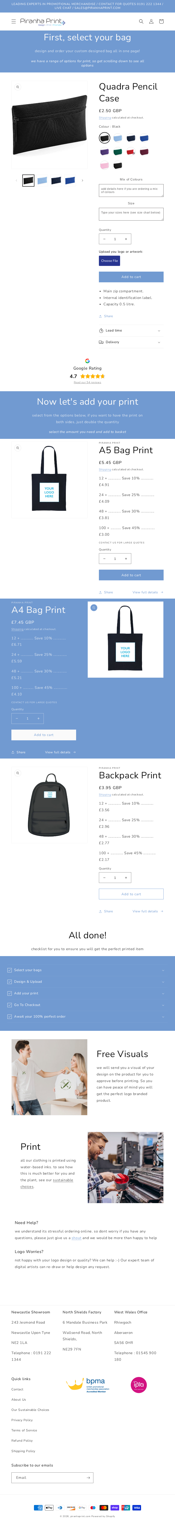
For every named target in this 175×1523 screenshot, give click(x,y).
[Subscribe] (88, 1477)
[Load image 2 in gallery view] (42, 180)
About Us (18, 1399)
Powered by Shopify (103, 1516)
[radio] (104, 138)
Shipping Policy (23, 1451)
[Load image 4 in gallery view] (70, 180)
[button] (14, 21)
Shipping (105, 117)
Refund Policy (22, 1440)
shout (77, 1237)
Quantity (105, 230)
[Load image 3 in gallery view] (56, 180)
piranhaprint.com (80, 1516)
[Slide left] (16, 180)
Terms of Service (24, 1430)
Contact (17, 1389)
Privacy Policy (22, 1420)
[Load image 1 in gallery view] (28, 180)
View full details (145, 592)
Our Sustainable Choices (30, 1410)
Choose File (109, 261)
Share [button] (108, 316)
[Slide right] (82, 180)
